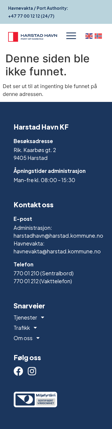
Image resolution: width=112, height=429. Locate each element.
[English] (90, 36)
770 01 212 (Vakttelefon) (43, 281)
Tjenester (25, 317)
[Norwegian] (99, 36)
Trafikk (22, 327)
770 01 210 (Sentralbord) (43, 273)
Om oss (23, 338)
